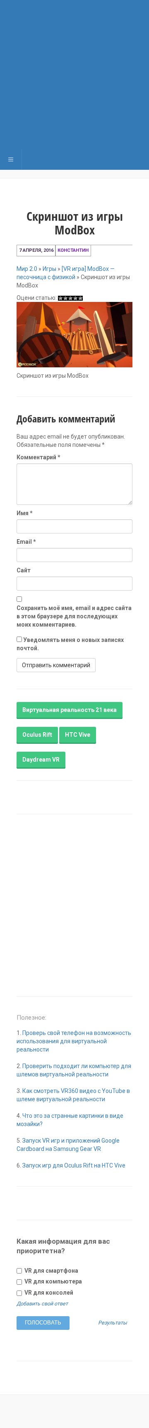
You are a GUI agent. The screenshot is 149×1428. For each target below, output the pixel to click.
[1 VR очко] (60, 298)
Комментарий (38, 457)
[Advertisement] (74, 74)
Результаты (112, 1323)
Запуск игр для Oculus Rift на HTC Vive (73, 1165)
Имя (25, 513)
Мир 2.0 (27, 268)
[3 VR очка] (70, 298)
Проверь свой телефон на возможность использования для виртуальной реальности (74, 1041)
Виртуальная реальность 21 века (69, 710)
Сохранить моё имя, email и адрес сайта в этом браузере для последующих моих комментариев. (74, 616)
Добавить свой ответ (42, 1303)
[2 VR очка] (65, 298)
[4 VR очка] (75, 298)
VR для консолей (48, 1292)
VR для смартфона (50, 1270)
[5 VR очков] (80, 298)
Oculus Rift (37, 734)
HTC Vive (77, 734)
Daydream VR (41, 759)
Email (26, 541)
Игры (49, 268)
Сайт (24, 570)
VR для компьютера (52, 1281)
